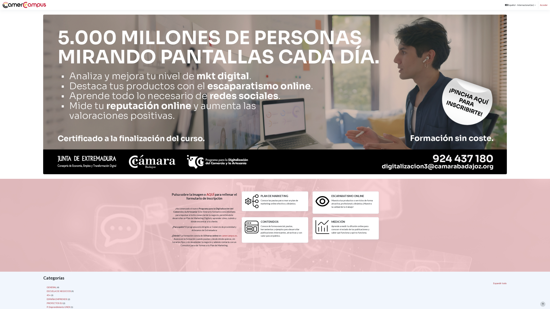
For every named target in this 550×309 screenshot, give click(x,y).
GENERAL (51, 287)
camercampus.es (229, 235)
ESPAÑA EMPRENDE (57, 299)
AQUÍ (210, 194)
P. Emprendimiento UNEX (58, 307)
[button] (520, 5)
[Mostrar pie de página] (542, 304)
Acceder (544, 5)
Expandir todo (500, 283)
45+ (49, 295)
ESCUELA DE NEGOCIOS (59, 291)
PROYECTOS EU (54, 303)
